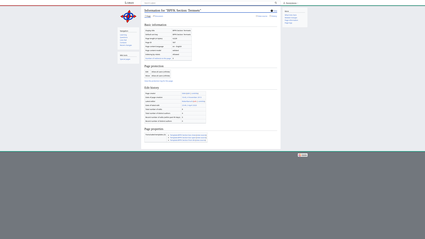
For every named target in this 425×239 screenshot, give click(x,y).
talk (188, 93)
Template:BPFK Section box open (183, 137)
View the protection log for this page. (158, 81)
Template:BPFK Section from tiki (182, 140)
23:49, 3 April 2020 (189, 105)
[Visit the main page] (128, 16)
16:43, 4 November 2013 (192, 97)
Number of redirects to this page (158, 58)
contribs (195, 93)
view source (201, 135)
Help (275, 11)
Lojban (129, 2)
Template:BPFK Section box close (183, 135)
